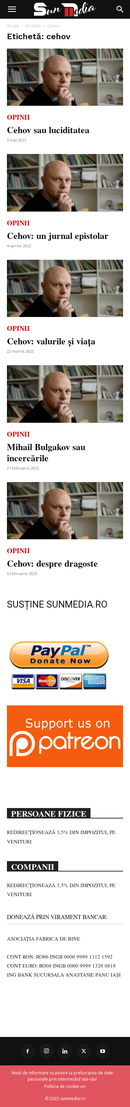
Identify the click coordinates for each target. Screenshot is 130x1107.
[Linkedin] (65, 1051)
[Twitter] (84, 1051)
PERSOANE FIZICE (48, 813)
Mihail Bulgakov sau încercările (46, 452)
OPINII (18, 117)
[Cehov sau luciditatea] (65, 77)
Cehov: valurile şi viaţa (51, 340)
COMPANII (32, 866)
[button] (12, 9)
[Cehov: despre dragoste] (65, 510)
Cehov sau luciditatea (48, 129)
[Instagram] (46, 1051)
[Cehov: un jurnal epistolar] (65, 182)
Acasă (13, 26)
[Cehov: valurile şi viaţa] (65, 288)
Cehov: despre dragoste (52, 563)
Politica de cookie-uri (65, 1086)
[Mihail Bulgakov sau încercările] (65, 393)
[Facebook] (28, 1051)
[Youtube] (103, 1051)
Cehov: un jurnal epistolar (58, 235)
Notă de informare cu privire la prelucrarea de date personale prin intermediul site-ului (62, 1076)
